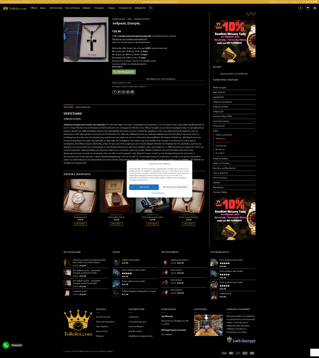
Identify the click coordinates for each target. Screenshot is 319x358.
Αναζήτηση (134, 317)
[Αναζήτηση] (151, 8)
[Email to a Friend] (123, 92)
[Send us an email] (313, 2)
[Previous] (64, 207)
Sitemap (100, 336)
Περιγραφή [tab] (68, 107)
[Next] (205, 207)
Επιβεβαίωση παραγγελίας (279, 2)
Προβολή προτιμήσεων (175, 187)
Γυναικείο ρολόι (80, 217)
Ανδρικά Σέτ (218, 111)
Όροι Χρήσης (102, 326)
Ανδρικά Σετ (140, 8)
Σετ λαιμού (220, 153)
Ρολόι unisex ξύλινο (116, 217)
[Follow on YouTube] (316, 2)
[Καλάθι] (315, 8)
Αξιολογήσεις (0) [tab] (82, 107)
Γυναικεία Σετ (125, 8)
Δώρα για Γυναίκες (221, 163)
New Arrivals (56, 8)
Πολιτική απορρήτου (158, 193)
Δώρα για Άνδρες (220, 158)
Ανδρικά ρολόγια (220, 107)
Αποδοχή (144, 187)
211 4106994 (166, 334)
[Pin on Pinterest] (128, 92)
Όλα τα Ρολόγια (72, 8)
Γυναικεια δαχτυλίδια (222, 116)
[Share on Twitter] (119, 92)
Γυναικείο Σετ (221, 146)
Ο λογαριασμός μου (137, 322)
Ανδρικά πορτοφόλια (222, 102)
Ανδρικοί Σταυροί (222, 142)
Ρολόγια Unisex (220, 192)
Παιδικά (216, 182)
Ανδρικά (86, 8)
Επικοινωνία (295, 2)
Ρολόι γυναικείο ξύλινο (188, 217)
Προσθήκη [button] (80, 224)
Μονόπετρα (220, 149)
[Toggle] (254, 106)
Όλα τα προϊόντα (220, 173)
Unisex (111, 8)
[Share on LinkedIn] (132, 92)
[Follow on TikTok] (309, 2)
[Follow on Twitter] (311, 2)
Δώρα (42, 8)
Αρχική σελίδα (118, 19)
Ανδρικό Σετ (220, 139)
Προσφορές (218, 187)
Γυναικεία (99, 8)
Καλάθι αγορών (135, 331)
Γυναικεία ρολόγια (221, 121)
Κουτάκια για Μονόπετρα (224, 168)
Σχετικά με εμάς (103, 317)
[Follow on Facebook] (304, 2)
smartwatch (218, 97)
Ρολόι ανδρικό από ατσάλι (152, 217)
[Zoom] (66, 58)
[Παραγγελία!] (5, 345)
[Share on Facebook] (114, 92)
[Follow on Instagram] (306, 2)
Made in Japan (219, 87)
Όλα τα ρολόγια (220, 178)
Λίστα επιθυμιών (136, 326)
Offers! (34, 8)
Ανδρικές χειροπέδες (223, 135)
